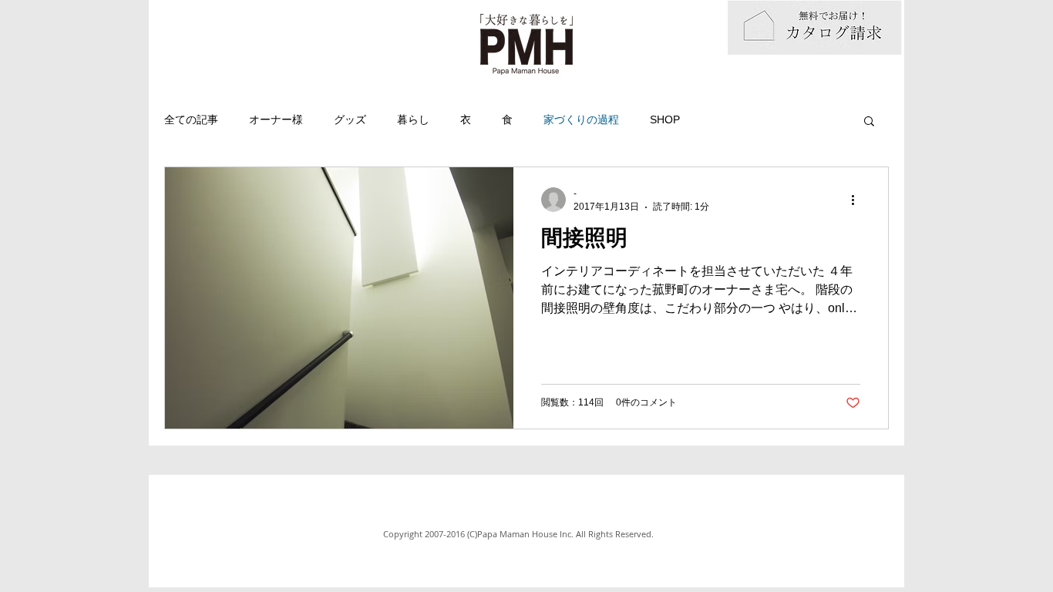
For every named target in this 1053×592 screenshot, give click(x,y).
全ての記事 (191, 119)
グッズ (350, 119)
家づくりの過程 (581, 119)
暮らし (413, 119)
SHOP (665, 119)
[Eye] (815, 27)
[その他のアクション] (858, 199)
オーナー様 (276, 119)
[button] (869, 122)
